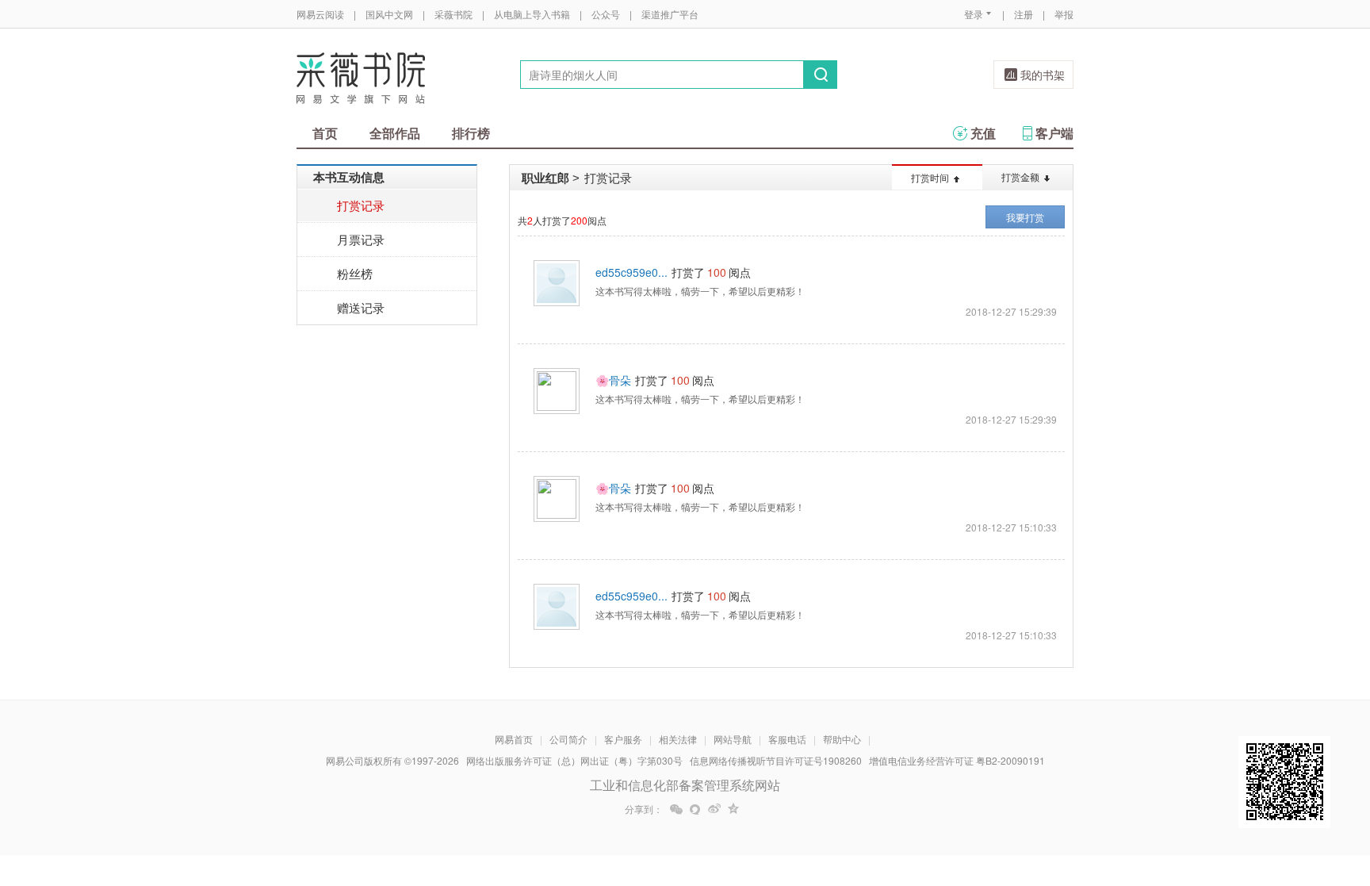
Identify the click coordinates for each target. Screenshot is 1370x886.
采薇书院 (453, 14)
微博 (714, 809)
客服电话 (787, 739)
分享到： (644, 809)
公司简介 (568, 739)
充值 (983, 133)
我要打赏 (1025, 217)
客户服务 (623, 739)
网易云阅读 (320, 14)
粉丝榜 (355, 273)
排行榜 (471, 133)
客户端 (1054, 133)
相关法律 (678, 739)
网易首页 (514, 739)
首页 (325, 133)
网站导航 (733, 739)
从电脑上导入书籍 (532, 14)
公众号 (605, 14)
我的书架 (1042, 74)
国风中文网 (389, 14)
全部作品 (394, 133)
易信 (695, 809)
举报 (1063, 14)
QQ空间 (733, 809)
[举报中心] (1117, 793)
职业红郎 (545, 177)
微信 (676, 809)
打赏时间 (930, 177)
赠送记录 (361, 307)
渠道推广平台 (669, 14)
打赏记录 (361, 205)
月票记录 (361, 239)
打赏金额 (1020, 176)
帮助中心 (842, 739)
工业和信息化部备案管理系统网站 (685, 785)
